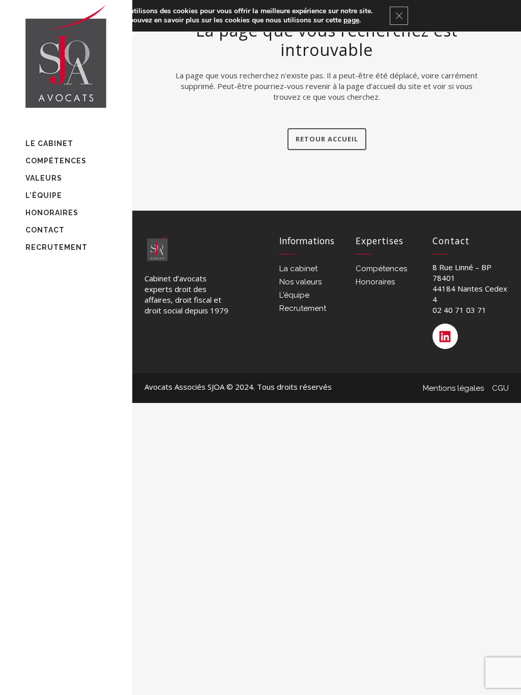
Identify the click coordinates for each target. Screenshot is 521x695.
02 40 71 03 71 (459, 310)
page (351, 20)
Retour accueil (327, 138)
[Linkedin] (445, 336)
